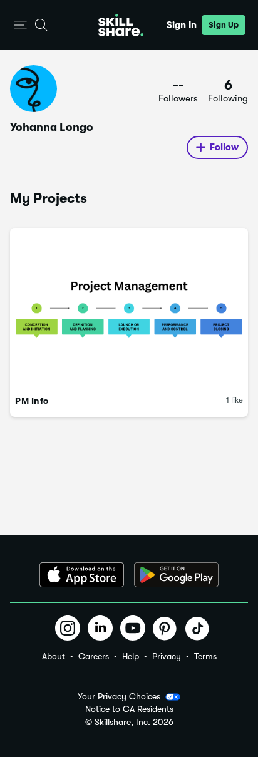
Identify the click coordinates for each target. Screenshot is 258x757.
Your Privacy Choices (119, 696)
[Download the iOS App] (81, 574)
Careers (93, 656)
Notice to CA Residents (129, 709)
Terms (205, 656)
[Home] (120, 25)
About (53, 656)
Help (130, 656)
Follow (224, 147)
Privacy (166, 656)
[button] (20, 25)
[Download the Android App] (176, 574)
